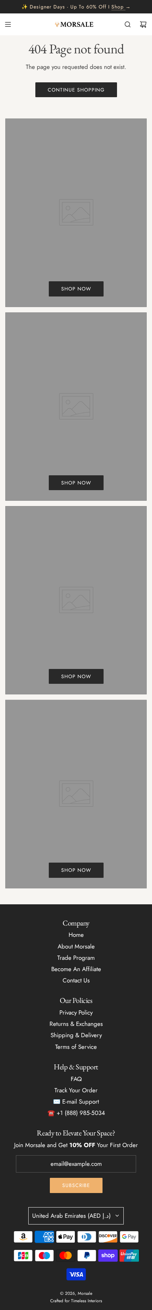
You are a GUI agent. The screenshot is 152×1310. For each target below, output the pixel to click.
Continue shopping (76, 89)
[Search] (127, 24)
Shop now (76, 288)
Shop (117, 6)
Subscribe (76, 1185)
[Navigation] (8, 24)
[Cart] (143, 24)
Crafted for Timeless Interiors (76, 1301)
